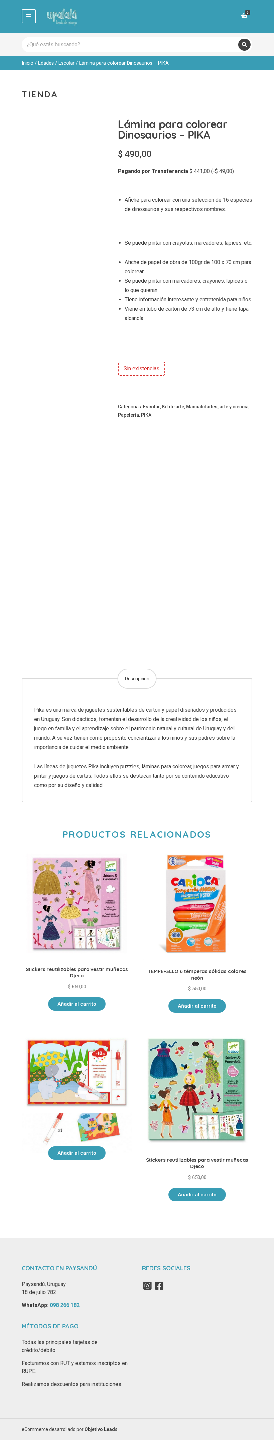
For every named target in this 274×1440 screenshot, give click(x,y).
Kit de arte (173, 406)
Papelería (128, 415)
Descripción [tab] (137, 678)
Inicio (27, 63)
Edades (46, 63)
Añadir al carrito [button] (76, 1004)
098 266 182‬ (65, 1305)
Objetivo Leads (101, 1429)
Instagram (147, 1285)
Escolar (66, 63)
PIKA (146, 415)
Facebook (159, 1285)
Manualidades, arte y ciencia (217, 406)
